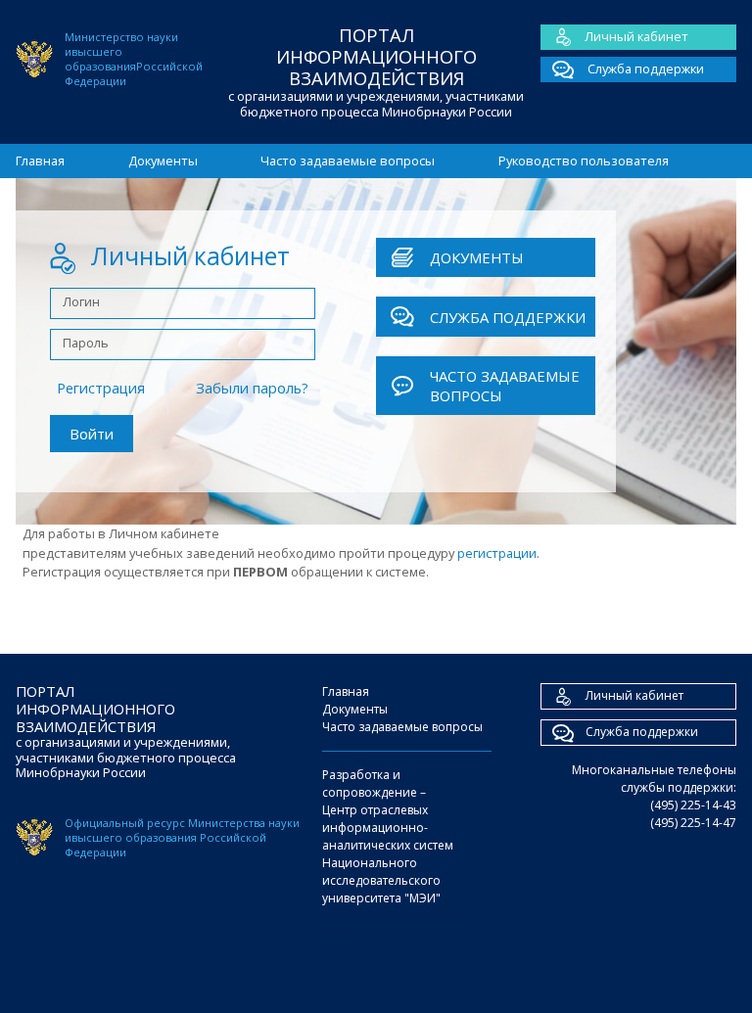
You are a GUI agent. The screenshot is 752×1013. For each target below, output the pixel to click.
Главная (40, 160)
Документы (163, 160)
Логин (81, 301)
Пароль (86, 342)
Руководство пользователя (583, 160)
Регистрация (101, 387)
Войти (92, 433)
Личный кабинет (636, 36)
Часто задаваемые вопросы (347, 160)
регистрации (497, 553)
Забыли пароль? (252, 387)
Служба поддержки (644, 68)
